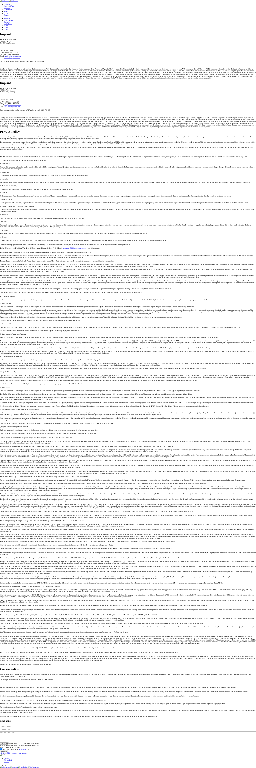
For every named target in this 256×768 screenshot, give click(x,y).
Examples (7, 8)
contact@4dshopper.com (19, 753)
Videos (6, 11)
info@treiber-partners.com (12, 56)
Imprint (6, 758)
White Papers (8, 9)
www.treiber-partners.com (12, 58)
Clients (6, 13)
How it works (8, 20)
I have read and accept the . (15, 749)
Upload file (4, 751)
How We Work (9, 6)
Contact (6, 15)
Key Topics (7, 4)
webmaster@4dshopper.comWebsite (74, 248)
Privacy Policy (23, 749)
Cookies (6, 762)
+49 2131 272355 (5, 753)
